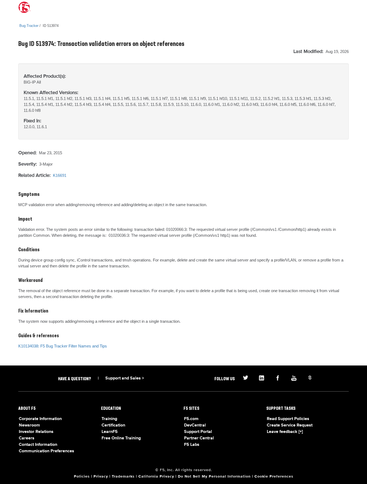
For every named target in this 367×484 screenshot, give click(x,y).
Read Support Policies (288, 419)
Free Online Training (121, 438)
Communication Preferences (46, 451)
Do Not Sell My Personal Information (214, 476)
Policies (82, 476)
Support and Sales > (124, 378)
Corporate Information (40, 419)
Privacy (100, 476)
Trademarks (123, 476)
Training (109, 419)
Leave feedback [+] (285, 432)
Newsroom (29, 425)
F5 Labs (191, 445)
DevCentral (195, 425)
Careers (26, 438)
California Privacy (156, 476)
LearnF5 (110, 432)
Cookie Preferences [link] (273, 476)
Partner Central (199, 438)
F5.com (191, 419)
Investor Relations (36, 432)
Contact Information (38, 445)
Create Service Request (289, 425)
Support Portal (198, 432)
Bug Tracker (28, 26)
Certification (113, 425)
